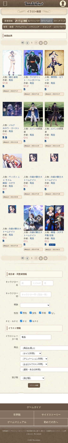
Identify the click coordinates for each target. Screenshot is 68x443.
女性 (34, 313)
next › (41, 43)
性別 (16, 313)
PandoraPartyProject (34, 4)
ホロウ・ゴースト (11, 128)
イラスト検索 (34, 385)
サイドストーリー (51, 414)
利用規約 (5, 431)
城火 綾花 (13, 77)
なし (53, 313)
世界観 (17, 414)
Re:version (37, 434)
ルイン (33, 128)
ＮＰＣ (35, 321)
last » (45, 43)
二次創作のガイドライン (53, 431)
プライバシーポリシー (17, 431)
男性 (24, 313)
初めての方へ (51, 422)
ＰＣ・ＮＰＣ (12, 321)
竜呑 (11, 80)
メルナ (12, 125)
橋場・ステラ (9, 183)
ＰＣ (24, 321)
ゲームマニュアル (16, 422)
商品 (16, 347)
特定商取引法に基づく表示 (35, 431)
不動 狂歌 (49, 235)
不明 (43, 313)
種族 (16, 304)
